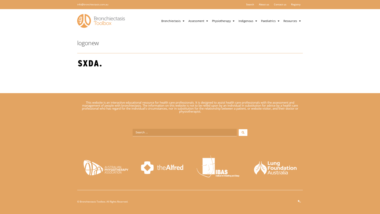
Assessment (196, 21)
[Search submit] (243, 132)
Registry (295, 4)
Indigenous (245, 21)
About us (264, 4)
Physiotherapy (221, 21)
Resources (290, 21)
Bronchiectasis (171, 21)
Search (250, 4)
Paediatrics (268, 21)
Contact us (280, 4)
